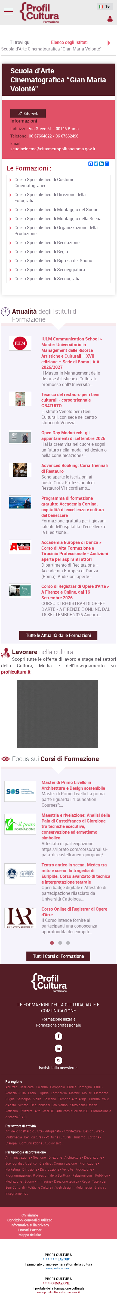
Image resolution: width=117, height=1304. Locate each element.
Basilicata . (28, 1087)
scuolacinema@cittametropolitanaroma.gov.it (52, 148)
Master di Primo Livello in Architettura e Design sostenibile (73, 785)
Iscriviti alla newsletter (58, 1067)
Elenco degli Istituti (69, 42)
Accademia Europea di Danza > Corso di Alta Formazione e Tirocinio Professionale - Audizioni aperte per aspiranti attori (74, 551)
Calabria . (43, 1087)
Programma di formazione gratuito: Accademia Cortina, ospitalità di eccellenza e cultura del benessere (72, 506)
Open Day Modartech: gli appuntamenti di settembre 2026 (73, 435)
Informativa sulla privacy (30, 1224)
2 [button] (60, 943)
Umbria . (95, 1099)
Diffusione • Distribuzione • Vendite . (48, 1169)
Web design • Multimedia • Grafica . (81, 1187)
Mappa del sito (30, 1234)
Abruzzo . (12, 1087)
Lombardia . (60, 1093)
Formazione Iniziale (58, 1019)
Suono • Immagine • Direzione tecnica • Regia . (58, 1181)
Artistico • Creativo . (39, 1163)
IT (105, 6)
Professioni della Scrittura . (52, 1175)
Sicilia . (38, 1099)
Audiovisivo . (54, 1143)
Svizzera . (27, 1111)
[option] (57, 859)
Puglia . (11, 1099)
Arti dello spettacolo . (21, 1131)
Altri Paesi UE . (45, 1111)
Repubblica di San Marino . (50, 1105)
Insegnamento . (16, 1193)
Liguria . (44, 1093)
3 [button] (68, 943)
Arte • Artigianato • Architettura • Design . (66, 1131)
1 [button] (52, 943)
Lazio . (33, 1093)
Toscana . (51, 1099)
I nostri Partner (30, 1229)
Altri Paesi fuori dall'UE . (73, 1111)
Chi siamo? (29, 1215)
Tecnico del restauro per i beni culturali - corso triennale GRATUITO (70, 400)
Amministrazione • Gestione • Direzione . (34, 1157)
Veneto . (24, 1105)
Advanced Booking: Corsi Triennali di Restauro (74, 468)
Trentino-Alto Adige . (73, 1099)
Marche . (75, 1093)
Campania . (58, 1087)
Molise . (88, 1093)
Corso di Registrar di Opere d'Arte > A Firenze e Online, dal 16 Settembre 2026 (75, 592)
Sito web (30, 113)
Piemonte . (102, 1093)
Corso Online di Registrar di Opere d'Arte (74, 912)
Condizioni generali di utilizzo (29, 1220)
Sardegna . (25, 1099)
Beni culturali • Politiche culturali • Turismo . (56, 1137)
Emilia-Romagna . (80, 1087)
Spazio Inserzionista (109, 19)
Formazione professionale (58, 1025)
